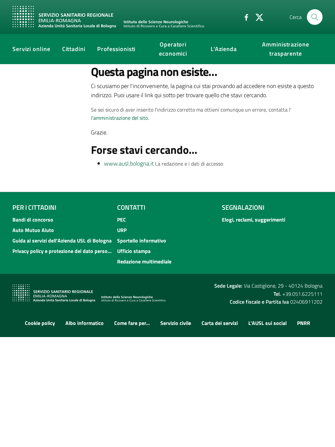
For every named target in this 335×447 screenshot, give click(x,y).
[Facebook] (243, 17)
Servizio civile (175, 323)
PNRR (303, 323)
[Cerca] (315, 17)
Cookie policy (40, 323)
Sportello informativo (141, 240)
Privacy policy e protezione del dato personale (62, 251)
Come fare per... (132, 323)
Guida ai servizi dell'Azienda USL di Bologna (62, 240)
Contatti (131, 207)
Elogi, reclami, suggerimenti (253, 220)
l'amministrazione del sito (119, 118)
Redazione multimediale (144, 261)
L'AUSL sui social (267, 323)
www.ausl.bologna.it (129, 163)
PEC (121, 220)
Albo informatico (84, 323)
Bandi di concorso (32, 220)
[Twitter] (256, 17)
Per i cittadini (34, 207)
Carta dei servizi (220, 323)
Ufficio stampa (133, 251)
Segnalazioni (243, 207)
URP (122, 230)
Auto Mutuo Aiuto (33, 230)
